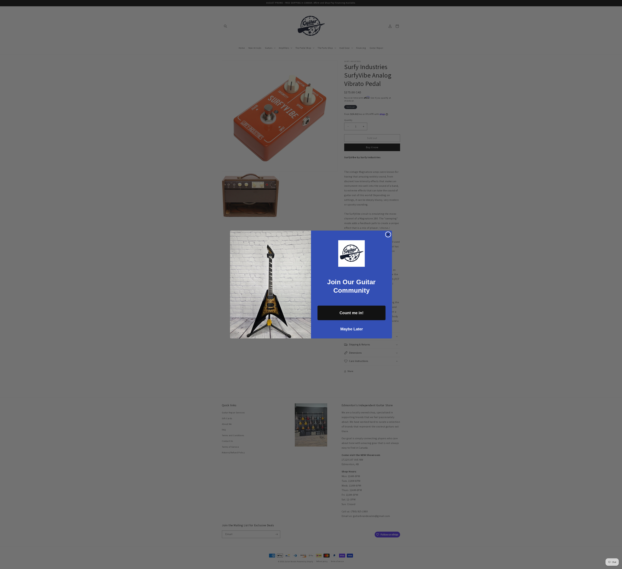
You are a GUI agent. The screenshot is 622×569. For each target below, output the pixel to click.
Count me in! (351, 313)
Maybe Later (351, 329)
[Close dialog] (388, 234)
